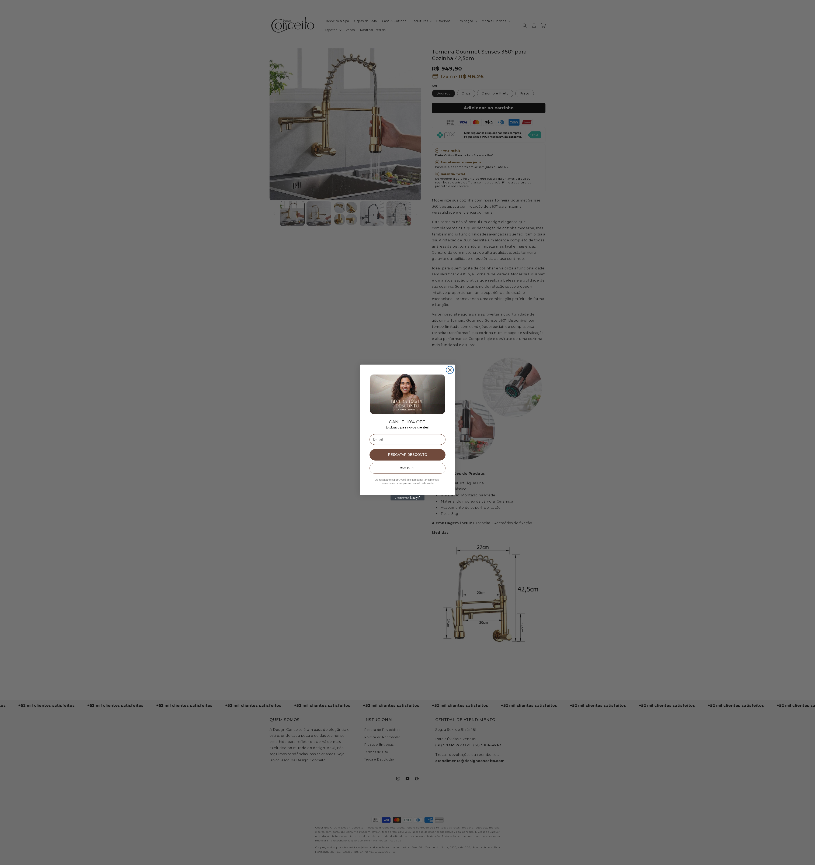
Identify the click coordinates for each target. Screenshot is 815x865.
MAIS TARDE (407, 468)
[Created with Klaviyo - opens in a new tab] (407, 497)
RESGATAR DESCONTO (407, 454)
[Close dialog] (450, 370)
